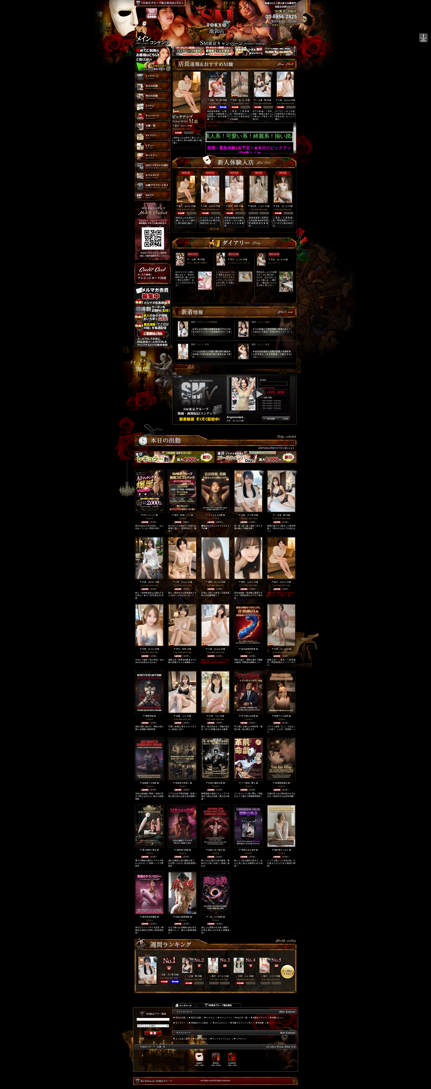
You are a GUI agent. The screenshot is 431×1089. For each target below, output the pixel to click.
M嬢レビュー (278, 1017)
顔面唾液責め (281, 783)
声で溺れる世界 (248, 716)
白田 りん (214, 716)
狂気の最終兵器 (215, 783)
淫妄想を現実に (182, 783)
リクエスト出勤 (215, 515)
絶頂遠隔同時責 (248, 649)
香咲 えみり (247, 582)
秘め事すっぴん (281, 850)
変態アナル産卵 (281, 716)
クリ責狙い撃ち (248, 783)
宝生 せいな (239, 100)
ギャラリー (180, 1023)
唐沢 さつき (218, 976)
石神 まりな (148, 649)
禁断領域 (149, 716)
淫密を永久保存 (248, 850)
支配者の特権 (182, 850)
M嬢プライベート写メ (242, 1023)
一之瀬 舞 (261, 100)
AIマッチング (149, 515)
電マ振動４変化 (149, 850)
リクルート (241, 1039)
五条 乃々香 (216, 100)
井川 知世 (233, 206)
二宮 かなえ (181, 582)
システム (210, 1017)
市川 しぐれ (236, 259)
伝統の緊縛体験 (182, 917)
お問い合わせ (201, 1039)
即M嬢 (260, 1023)
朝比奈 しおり (257, 206)
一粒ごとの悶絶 (215, 917)
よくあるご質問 (182, 1039)
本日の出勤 (180, 1017)
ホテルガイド (221, 1023)
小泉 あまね (284, 100)
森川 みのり (181, 126)
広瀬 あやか (148, 582)
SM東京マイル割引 (199, 1023)
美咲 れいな (214, 582)
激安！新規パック (182, 515)
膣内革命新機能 (149, 917)
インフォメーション (221, 1039)
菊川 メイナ (269, 976)
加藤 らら (181, 716)
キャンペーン (226, 1017)
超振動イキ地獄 (149, 783)
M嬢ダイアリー (260, 1017)
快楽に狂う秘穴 (215, 850)
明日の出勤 (196, 1017)
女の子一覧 (242, 1017)
